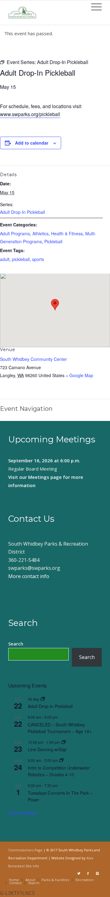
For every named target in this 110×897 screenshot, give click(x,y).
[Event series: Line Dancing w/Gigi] (63, 742)
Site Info (32, 866)
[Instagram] (97, 873)
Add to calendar (31, 143)
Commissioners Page (25, 850)
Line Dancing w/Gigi (47, 749)
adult (4, 259)
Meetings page (45, 477)
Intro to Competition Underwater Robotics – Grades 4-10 (59, 771)
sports (38, 259)
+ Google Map (79, 375)
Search (15, 644)
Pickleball (53, 241)
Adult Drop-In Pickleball (22, 212)
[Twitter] (78, 873)
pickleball (21, 259)
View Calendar (22, 813)
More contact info (28, 576)
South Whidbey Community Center (33, 359)
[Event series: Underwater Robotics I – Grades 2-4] (61, 760)
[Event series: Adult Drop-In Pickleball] (43, 699)
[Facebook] (88, 873)
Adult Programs (15, 233)
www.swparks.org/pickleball (30, 114)
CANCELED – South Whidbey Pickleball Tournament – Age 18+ (60, 728)
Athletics (40, 233)
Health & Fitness (67, 233)
